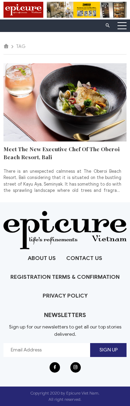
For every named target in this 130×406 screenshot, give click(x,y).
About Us (42, 258)
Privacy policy (65, 295)
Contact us (84, 258)
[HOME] (6, 46)
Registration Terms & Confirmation (65, 277)
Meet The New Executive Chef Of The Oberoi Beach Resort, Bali (61, 153)
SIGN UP (108, 350)
